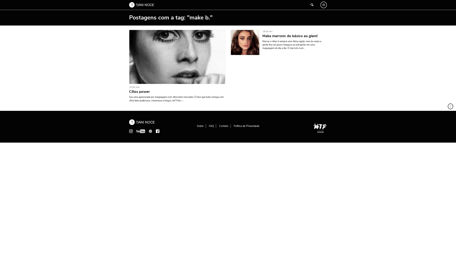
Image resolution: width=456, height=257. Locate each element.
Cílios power (139, 92)
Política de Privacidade (246, 126)
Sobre (200, 126)
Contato (223, 126)
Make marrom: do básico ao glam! (290, 36)
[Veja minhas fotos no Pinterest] (150, 131)
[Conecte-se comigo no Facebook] (157, 131)
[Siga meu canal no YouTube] (140, 131)
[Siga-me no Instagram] (131, 131)
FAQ (211, 126)
